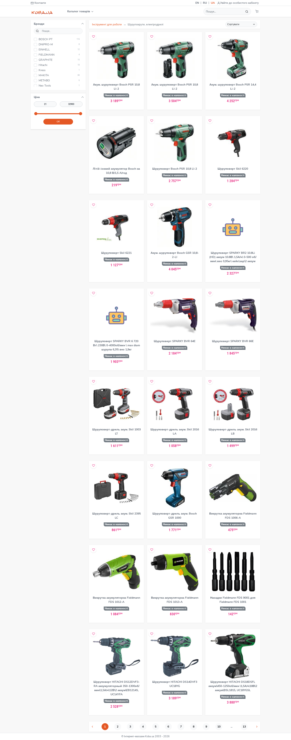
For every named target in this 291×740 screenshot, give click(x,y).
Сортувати (233, 24)
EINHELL (59, 49)
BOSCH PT (59, 39)
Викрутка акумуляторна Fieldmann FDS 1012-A (116, 600)
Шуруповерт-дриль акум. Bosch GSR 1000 (174, 516)
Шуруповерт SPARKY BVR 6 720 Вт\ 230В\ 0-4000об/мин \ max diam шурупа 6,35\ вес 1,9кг (116, 345)
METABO (59, 80)
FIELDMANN (59, 55)
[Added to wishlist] (93, 36)
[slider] (35, 113)
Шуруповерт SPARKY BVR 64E (174, 341)
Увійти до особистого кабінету (239, 3)
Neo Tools (59, 86)
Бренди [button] (39, 24)
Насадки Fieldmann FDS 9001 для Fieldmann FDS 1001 (232, 600)
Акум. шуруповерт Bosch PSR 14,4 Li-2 (232, 87)
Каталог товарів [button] (79, 11)
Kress (59, 70)
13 (244, 727)
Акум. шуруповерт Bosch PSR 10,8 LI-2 (116, 87)
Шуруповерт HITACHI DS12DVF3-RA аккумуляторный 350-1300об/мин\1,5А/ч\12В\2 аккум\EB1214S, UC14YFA (116, 688)
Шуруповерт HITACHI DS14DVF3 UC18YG (174, 684)
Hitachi (59, 65)
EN (197, 3)
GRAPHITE (59, 60)
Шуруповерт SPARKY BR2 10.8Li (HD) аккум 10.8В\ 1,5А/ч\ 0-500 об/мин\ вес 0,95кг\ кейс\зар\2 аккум (232, 257)
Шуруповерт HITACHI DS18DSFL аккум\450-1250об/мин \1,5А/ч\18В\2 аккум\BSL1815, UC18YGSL (232, 686)
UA (213, 3)
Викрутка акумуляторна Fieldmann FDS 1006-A (233, 516)
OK (58, 121)
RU (205, 3)
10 (219, 727)
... (231, 727)
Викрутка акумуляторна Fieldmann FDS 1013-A (174, 600)
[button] (256, 11)
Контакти (40, 3)
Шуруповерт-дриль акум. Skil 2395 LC (116, 516)
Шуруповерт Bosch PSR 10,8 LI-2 (174, 169)
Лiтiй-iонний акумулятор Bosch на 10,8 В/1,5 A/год (116, 171)
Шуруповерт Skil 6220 (233, 169)
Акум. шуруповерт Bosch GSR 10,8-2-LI (175, 255)
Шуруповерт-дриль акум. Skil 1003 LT (116, 432)
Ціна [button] (37, 97)
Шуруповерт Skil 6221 (116, 253)
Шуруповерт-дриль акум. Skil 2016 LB (233, 432)
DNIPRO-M (59, 44)
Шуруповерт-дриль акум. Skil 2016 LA (174, 432)
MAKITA (59, 75)
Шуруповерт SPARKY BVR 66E (233, 341)
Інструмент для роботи (107, 24)
